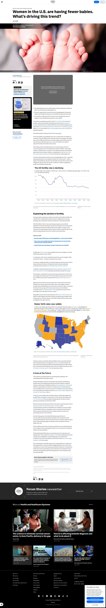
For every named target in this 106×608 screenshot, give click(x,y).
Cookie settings (95, 604)
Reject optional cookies (95, 598)
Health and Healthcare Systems (22, 8)
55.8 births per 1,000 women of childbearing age (58, 126)
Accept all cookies (95, 601)
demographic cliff (52, 435)
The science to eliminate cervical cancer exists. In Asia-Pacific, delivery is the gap (32, 534)
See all (91, 504)
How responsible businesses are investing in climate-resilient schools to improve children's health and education (41, 560)
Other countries (51, 128)
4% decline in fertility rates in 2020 (42, 368)
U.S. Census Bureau (38, 399)
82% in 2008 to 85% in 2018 (48, 289)
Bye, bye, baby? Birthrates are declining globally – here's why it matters (53, 238)
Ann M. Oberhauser (17, 75)
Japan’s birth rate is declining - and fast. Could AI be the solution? (51, 245)
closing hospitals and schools (62, 385)
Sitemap (53, 602)
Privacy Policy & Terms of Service (53, 600)
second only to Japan (60, 390)
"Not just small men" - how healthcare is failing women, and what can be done (21, 559)
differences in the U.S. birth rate (64, 294)
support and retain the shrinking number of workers (46, 405)
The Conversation (19, 27)
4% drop (39, 128)
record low (42, 126)
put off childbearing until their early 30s (57, 265)
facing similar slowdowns (63, 128)
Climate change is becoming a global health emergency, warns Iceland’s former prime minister (63, 559)
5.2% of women (43, 252)
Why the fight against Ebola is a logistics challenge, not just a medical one (82, 559)
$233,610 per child (56, 362)
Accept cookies (53, 91)
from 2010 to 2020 (60, 121)
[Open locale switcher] (1, 604)
